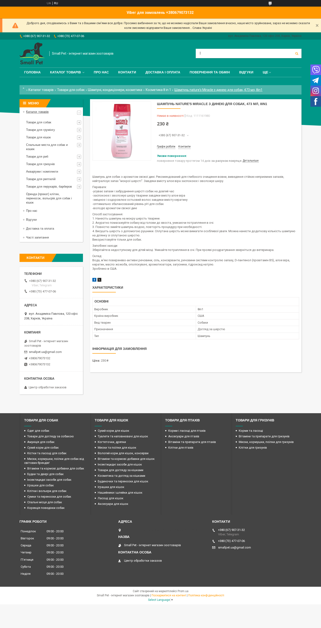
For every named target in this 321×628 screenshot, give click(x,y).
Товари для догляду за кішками (120, 470)
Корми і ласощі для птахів (187, 430)
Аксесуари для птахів (183, 436)
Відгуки (246, 72)
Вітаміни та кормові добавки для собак (55, 468)
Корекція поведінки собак (46, 508)
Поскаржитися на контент (169, 595)
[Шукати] (296, 53)
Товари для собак (71, 90)
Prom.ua (183, 591)
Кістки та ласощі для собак (47, 453)
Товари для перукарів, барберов (49, 186)
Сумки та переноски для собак (49, 496)
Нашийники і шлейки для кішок (120, 492)
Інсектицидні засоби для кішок (120, 464)
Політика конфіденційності (206, 595)
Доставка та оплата (40, 228)
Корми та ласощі (251, 430)
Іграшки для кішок (111, 487)
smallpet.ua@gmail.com (45, 352)
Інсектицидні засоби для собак (49, 479)
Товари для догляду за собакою (50, 436)
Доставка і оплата (162, 72)
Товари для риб (37, 156)
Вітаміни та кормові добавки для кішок (126, 459)
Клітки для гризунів (253, 447)
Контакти (127, 72)
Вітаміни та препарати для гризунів (264, 436)
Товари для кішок (38, 137)
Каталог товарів (65, 72)
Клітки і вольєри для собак (47, 491)
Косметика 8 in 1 (158, 90)
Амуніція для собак (41, 442)
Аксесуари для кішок (113, 504)
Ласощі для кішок (110, 498)
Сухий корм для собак (43, 447)
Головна (32, 72)
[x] (99, 280)
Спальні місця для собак (44, 502)
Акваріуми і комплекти (42, 171)
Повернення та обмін (210, 72)
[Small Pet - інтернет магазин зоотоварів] (32, 53)
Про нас (101, 72)
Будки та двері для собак (45, 474)
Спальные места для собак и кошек (47, 147)
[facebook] (94, 280)
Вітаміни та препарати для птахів (192, 442)
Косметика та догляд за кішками (121, 475)
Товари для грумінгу (40, 130)
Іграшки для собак (40, 485)
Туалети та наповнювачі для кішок (123, 436)
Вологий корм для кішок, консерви (123, 453)
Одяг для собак (38, 430)
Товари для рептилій (40, 179)
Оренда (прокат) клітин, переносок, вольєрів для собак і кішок (49, 198)
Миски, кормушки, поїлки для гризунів (266, 442)
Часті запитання (37, 237)
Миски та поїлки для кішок (117, 447)
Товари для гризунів (40, 164)
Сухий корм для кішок (113, 430)
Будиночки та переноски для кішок (123, 481)
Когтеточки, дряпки (112, 442)
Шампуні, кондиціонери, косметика (115, 90)
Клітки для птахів (180, 447)
